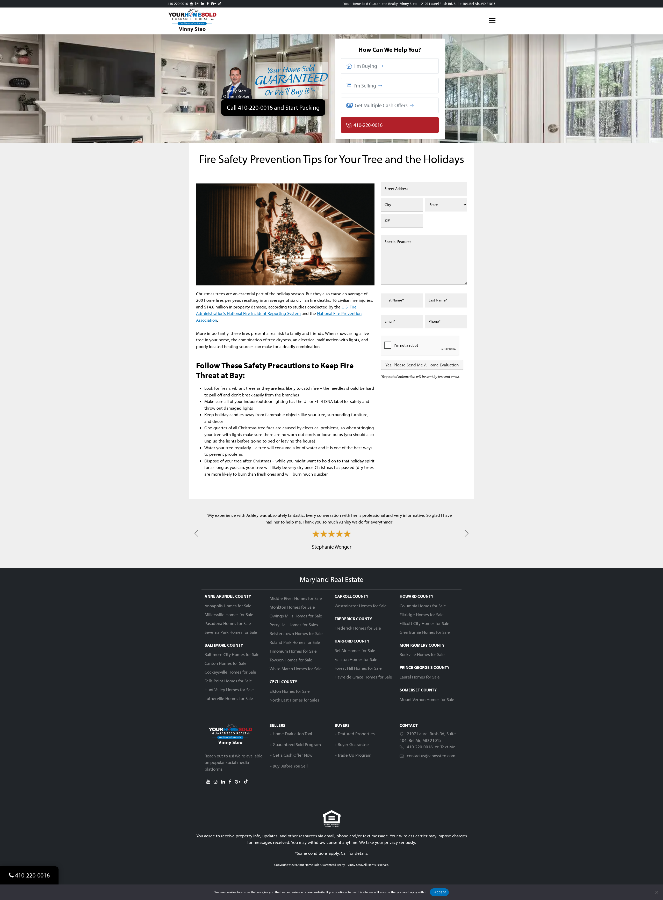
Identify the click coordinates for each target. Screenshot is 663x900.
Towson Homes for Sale (291, 659)
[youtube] (191, 3)
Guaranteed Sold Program (297, 744)
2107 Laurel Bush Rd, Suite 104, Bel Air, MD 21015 (458, 3)
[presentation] (420, 346)
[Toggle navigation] (492, 20)
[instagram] (196, 3)
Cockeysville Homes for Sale (230, 672)
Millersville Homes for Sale (229, 614)
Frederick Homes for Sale (358, 628)
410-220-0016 (178, 3)
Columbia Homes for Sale (423, 605)
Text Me (448, 746)
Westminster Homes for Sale (361, 605)
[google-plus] (213, 3)
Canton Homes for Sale (226, 663)
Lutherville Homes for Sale (229, 698)
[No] (656, 892)
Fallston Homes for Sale (356, 659)
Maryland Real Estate (331, 579)
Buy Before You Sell (290, 766)
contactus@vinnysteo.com (431, 755)
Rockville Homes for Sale (422, 654)
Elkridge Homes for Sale (422, 614)
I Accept (439, 892)
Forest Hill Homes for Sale (358, 668)
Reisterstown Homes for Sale (296, 633)
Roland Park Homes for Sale (295, 642)
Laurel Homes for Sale (420, 677)
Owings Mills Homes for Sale (296, 615)
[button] (390, 66)
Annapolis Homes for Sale (228, 605)
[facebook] (208, 3)
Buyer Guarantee (353, 744)
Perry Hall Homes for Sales (294, 624)
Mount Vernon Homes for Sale (427, 699)
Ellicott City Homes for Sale (424, 623)
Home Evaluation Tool (292, 733)
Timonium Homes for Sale (293, 651)
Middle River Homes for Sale (296, 598)
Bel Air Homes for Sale (355, 650)
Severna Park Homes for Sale (231, 632)
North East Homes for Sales (294, 700)
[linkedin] (202, 3)
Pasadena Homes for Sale (228, 623)
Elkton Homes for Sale (290, 691)
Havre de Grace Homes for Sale (363, 677)
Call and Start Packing (273, 107)
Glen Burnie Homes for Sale (425, 632)
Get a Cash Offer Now (293, 755)
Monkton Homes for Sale (292, 607)
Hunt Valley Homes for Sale (229, 689)
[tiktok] (219, 3)
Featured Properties (356, 733)
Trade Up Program (354, 755)
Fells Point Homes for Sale (228, 680)
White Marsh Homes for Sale (296, 668)
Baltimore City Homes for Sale (232, 654)
